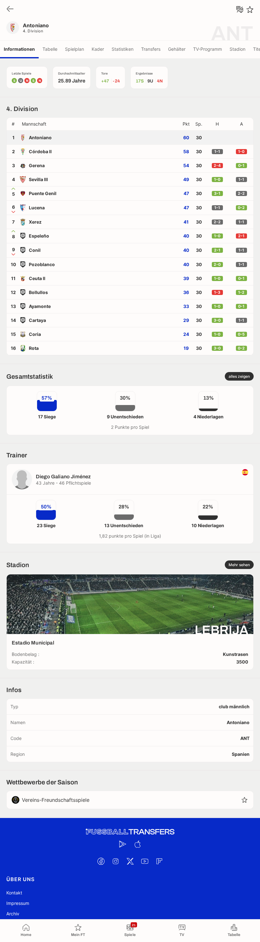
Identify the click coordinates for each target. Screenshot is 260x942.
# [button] (13, 124)
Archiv (12, 913)
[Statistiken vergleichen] (240, 9)
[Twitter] (130, 861)
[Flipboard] (159, 861)
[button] (99, 124)
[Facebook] (101, 861)
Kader (98, 49)
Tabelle (49, 49)
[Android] (122, 844)
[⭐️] (250, 9)
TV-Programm (207, 49)
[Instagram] (115, 861)
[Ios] (137, 844)
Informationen (19, 49)
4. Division (33, 31)
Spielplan (74, 49)
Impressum (17, 903)
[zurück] (10, 9)
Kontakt (14, 892)
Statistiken (122, 49)
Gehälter (176, 49)
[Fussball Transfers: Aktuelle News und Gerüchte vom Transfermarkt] (130, 831)
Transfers (150, 49)
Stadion (237, 49)
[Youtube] (144, 861)
